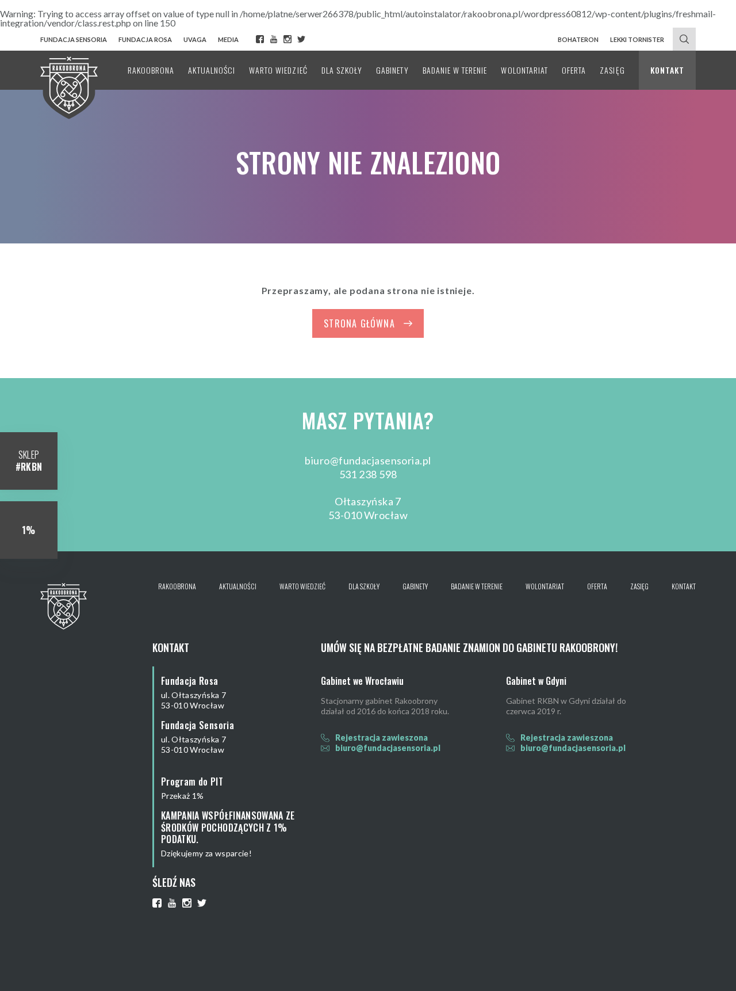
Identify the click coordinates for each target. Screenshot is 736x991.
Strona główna (359, 323)
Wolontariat (524, 70)
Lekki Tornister (637, 39)
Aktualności (211, 70)
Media (228, 39)
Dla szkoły (342, 70)
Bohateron (578, 39)
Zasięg (612, 70)
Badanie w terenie (455, 70)
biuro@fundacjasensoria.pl (368, 460)
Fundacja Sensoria (73, 39)
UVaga (194, 39)
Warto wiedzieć (278, 70)
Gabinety (392, 70)
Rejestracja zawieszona (381, 737)
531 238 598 (368, 474)
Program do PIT (192, 781)
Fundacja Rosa (145, 39)
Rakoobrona (151, 70)
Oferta (574, 70)
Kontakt (667, 70)
